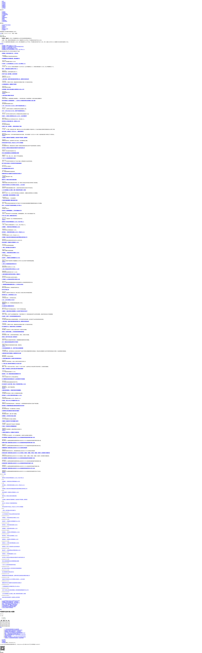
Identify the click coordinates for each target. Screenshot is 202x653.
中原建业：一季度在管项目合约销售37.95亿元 (10, 252)
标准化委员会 (4, 21)
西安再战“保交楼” (8, 635)
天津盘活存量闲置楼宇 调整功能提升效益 (9, 200)
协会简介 (3, 11)
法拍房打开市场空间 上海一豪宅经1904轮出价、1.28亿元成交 (13, 184)
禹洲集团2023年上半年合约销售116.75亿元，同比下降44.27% (13, 49)
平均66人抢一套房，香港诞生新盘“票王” (9, 215)
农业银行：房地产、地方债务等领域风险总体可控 (11, 316)
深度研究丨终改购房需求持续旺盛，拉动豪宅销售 (14, 637)
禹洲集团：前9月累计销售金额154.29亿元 (9, 48)
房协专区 (3, 2)
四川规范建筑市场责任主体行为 (8, 168)
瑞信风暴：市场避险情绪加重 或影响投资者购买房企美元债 (13, 405)
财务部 (3, 27)
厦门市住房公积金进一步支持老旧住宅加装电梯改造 (11, 163)
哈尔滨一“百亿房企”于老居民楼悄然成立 (9, 503)
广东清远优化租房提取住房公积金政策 (12, 629)
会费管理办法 (4, 17)
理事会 (3, 18)
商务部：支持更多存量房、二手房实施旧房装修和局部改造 (13, 331)
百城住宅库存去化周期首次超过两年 (9, 606)
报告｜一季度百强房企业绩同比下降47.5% (10, 68)
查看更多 (3, 93)
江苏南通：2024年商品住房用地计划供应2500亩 (11, 279)
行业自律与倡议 (5, 14)
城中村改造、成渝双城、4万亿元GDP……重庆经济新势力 (13, 131)
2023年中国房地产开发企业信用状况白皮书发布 (11, 600)
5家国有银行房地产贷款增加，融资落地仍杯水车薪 (11, 353)
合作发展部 (4, 26)
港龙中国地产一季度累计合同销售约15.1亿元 (10, 242)
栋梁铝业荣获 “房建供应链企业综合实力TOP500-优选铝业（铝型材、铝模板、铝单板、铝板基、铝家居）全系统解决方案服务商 (26, 452)
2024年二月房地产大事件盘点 (7, 607)
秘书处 (3, 19)
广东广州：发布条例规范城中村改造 (9, 158)
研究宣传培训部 (5, 28)
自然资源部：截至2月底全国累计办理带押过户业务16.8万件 (13, 89)
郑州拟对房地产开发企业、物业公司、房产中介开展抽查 (12, 142)
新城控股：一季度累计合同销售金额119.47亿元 (11, 532)
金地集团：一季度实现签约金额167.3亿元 (9, 528)
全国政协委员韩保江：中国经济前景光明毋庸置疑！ (11, 390)
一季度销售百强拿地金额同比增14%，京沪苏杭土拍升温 (12, 284)
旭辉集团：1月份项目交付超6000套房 (9, 415)
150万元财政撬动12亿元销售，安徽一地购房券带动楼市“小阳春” (14, 593)
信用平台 (3, 3)
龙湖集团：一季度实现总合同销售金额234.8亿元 (11, 226)
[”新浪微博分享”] (0, 35)
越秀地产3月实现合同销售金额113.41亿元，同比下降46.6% (13, 221)
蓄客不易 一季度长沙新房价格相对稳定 (9, 179)
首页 (3, 1)
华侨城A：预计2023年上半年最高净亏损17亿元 (11, 400)
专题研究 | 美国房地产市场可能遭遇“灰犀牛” (10, 421)
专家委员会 (4, 20)
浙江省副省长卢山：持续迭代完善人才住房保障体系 (11, 326)
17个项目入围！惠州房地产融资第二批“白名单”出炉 (11, 363)
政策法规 (3, 6)
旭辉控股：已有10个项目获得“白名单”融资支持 (11, 546)
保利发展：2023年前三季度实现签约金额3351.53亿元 (12, 395)
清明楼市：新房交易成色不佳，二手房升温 (10, 53)
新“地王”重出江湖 (5, 289)
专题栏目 (3, 7)
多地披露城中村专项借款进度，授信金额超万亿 (11, 58)
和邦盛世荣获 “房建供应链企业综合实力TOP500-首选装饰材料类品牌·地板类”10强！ (18, 463)
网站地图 (3, 642)
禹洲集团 (1, 43)
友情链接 (3, 641)
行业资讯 (3, 4)
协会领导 (3, 12)
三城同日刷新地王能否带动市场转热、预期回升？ (11, 274)
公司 (1, 33)
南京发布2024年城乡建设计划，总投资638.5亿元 (11, 121)
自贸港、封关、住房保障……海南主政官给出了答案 (11, 126)
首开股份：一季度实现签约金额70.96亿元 (9, 524)
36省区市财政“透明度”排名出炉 (8, 95)
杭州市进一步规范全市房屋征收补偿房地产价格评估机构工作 (13, 147)
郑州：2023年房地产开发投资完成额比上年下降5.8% (12, 205)
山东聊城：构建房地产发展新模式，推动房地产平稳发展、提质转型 (14, 137)
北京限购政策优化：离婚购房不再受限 (9, 84)
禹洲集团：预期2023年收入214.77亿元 (9, 45)
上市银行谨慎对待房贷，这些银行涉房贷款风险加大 (11, 358)
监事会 (3, 16)
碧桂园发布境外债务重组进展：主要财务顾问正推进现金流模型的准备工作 (16, 575)
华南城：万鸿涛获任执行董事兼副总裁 (9, 426)
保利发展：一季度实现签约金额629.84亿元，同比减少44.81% (13, 232)
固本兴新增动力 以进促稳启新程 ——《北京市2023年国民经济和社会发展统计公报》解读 (18, 100)
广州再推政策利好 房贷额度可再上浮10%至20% (11, 586)
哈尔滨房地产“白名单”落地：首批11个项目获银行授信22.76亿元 (14, 384)
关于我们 (3, 639)
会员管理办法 (4, 13)
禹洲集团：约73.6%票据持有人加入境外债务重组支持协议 (13, 46)
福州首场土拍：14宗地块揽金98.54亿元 (9, 294)
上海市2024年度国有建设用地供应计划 (9, 263)
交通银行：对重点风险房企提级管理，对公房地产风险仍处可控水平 (14, 311)
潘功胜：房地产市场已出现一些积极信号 (9, 336)
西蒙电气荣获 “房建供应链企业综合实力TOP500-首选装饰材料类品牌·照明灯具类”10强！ (18, 442)
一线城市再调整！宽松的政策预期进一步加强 (10, 195)
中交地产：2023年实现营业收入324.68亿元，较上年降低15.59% (14, 63)
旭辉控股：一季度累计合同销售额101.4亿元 (10, 539)
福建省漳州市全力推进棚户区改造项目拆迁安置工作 (11, 173)
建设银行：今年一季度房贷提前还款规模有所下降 (11, 373)
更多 (5, 474)
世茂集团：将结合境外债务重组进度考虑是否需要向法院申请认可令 (14, 237)
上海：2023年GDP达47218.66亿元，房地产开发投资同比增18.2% (14, 105)
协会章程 (3, 15)
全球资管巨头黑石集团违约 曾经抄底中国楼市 (10, 410)
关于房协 (3, 8)
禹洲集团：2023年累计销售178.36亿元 (9, 47)
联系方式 (3, 640)
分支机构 (3, 29)
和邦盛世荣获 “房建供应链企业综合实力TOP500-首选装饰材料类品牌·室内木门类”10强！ (18, 468)
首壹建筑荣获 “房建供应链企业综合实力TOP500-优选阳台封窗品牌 (14, 447)
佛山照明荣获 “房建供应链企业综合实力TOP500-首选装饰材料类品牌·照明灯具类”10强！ (18, 437)
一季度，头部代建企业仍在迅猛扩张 (9, 247)
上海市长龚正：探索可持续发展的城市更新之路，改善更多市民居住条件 (15, 79)
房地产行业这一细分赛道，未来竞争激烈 (9, 73)
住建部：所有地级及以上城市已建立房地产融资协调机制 (12, 368)
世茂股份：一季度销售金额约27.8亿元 (9, 553)
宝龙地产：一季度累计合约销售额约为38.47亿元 (11, 257)
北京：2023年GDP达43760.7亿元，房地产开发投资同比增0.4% (13, 110)
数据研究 (3, 5)
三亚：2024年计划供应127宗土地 (8, 299)
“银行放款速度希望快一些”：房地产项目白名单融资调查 (12, 348)
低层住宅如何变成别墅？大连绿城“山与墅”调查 (11, 597)
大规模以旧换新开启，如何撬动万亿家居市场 (10, 432)
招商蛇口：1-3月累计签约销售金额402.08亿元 (10, 542)
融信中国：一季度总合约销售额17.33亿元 (9, 535)
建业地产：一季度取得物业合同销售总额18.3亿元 (11, 550)
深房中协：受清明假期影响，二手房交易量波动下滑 (11, 210)
